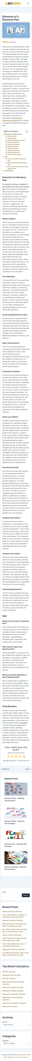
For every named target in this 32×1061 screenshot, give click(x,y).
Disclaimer (11, 1057)
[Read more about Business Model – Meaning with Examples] (16, 812)
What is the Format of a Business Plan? (16, 159)
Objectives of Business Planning (13, 949)
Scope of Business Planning (12, 935)
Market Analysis (11, 136)
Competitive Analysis (14, 144)
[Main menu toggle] (28, 3)
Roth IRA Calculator (9, 978)
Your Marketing (12, 138)
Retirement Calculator (9, 1006)
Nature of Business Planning (12, 911)
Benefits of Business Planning (12, 920)
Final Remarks (9, 171)
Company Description (14, 150)
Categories (5, 1040)
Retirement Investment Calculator (14, 994)
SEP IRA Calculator (8, 972)
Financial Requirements (14, 154)
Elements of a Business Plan (13, 134)
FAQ (6, 157)
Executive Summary (12, 148)
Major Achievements (13, 142)
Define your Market (13, 146)
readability (23, 723)
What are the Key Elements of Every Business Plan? (18, 167)
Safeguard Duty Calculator (11, 975)
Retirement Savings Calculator (12, 987)
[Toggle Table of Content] (26, 131)
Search (4, 892)
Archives (4, 1022)
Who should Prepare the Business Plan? (17, 163)
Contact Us (22, 1054)
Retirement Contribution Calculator (14, 1003)
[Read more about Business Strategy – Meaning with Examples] (16, 857)
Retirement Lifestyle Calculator (13, 991)
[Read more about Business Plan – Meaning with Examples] (16, 835)
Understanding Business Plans (16, 140)
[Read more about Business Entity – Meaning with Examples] (16, 789)
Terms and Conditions (21, 1057)
